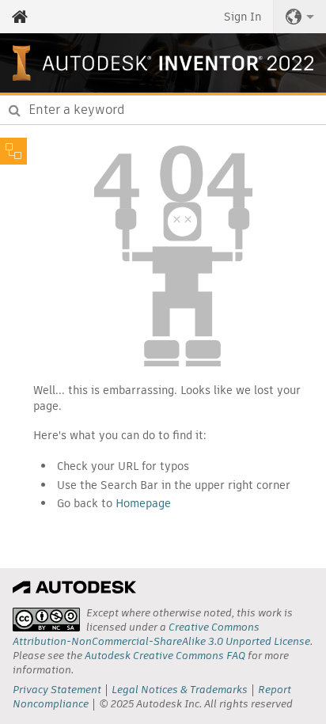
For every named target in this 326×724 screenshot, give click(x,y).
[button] (300, 16)
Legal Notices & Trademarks (180, 689)
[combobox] (163, 110)
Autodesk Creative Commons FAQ (165, 655)
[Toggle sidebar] (13, 151)
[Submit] (14, 110)
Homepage (143, 503)
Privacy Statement (57, 689)
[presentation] (46, 619)
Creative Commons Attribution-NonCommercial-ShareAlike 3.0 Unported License (161, 634)
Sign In (242, 17)
